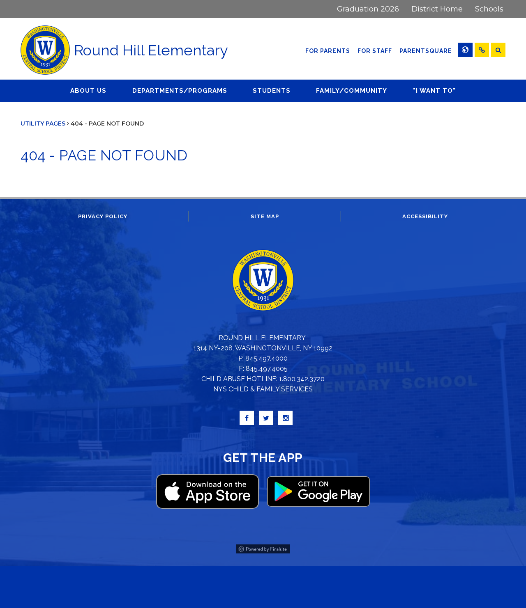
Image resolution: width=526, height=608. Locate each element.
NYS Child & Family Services (263, 389)
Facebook (247, 418)
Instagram (285, 418)
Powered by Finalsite (263, 547)
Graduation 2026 (368, 9)
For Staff (375, 51)
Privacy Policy (102, 216)
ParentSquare (426, 50)
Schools (489, 9)
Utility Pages (43, 123)
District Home (437, 9)
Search (498, 50)
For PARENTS (327, 51)
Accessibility (425, 216)
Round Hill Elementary (151, 50)
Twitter (266, 418)
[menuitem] (368, 9)
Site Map (265, 216)
